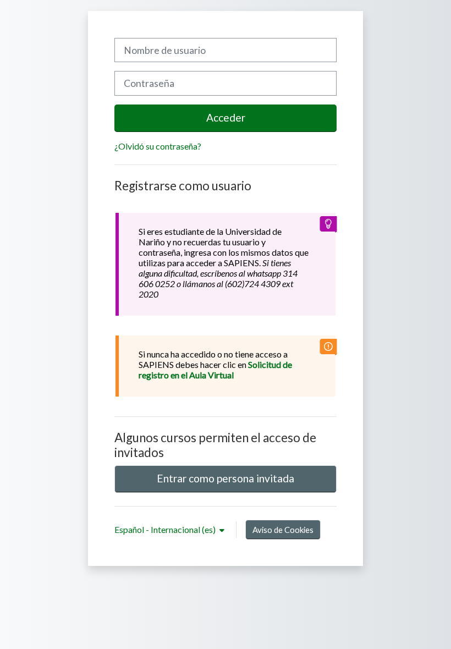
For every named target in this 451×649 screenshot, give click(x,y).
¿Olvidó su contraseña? (157, 146)
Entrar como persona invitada (225, 478)
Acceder (225, 117)
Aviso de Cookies (283, 530)
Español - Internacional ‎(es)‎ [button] (165, 529)
